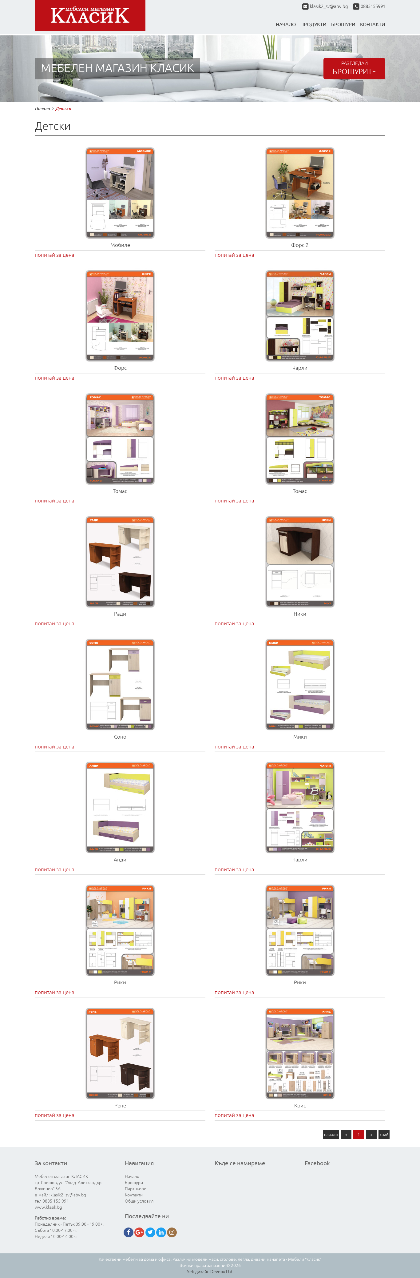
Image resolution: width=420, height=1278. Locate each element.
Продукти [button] (313, 24)
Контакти (134, 1195)
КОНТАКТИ (372, 24)
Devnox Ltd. (221, 1271)
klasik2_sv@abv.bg (329, 7)
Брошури (134, 1182)
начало (331, 1134)
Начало (286, 24)
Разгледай (354, 68)
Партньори (135, 1188)
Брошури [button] (343, 24)
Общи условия (139, 1201)
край (384, 1134)
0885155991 (372, 7)
